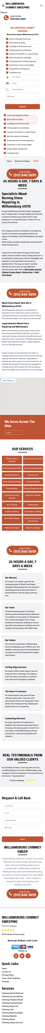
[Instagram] (16, 955)
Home (9, 161)
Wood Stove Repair (22, 161)
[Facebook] (28, 955)
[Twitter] (22, 955)
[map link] (4, 5)
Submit (22, 106)
